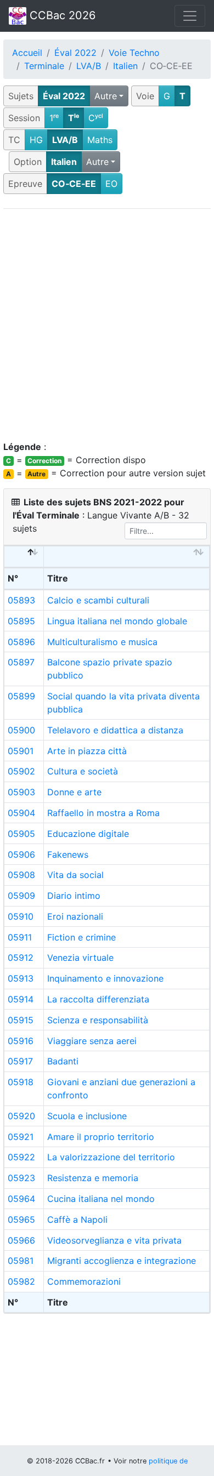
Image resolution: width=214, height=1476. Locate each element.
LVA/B (88, 65)
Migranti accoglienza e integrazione (121, 1260)
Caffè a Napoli (77, 1219)
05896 (21, 641)
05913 (20, 978)
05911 (20, 937)
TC (14, 139)
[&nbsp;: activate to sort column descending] (24, 557)
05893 (21, 600)
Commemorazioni (84, 1281)
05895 (21, 621)
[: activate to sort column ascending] (127, 557)
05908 (21, 874)
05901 (20, 750)
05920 (21, 1115)
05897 (21, 662)
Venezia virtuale (80, 957)
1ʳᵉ (54, 117)
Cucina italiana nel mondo (101, 1198)
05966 (21, 1240)
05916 (20, 1040)
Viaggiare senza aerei (92, 1040)
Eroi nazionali (75, 916)
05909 (21, 895)
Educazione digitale (88, 833)
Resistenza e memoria (92, 1177)
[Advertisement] (107, 324)
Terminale (44, 65)
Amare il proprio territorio (100, 1136)
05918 (20, 1081)
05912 (20, 957)
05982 (21, 1281)
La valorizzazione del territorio (111, 1157)
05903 (21, 792)
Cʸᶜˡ (95, 117)
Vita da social (75, 874)
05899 (21, 696)
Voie (145, 95)
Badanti (62, 1061)
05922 (21, 1157)
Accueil (27, 52)
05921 (20, 1136)
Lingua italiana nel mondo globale (117, 621)
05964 (21, 1198)
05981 (20, 1260)
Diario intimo (73, 895)
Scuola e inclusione (87, 1115)
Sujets (20, 95)
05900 (21, 730)
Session (24, 117)
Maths (99, 139)
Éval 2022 (75, 52)
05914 (20, 999)
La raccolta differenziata (98, 999)
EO (111, 183)
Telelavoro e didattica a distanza (115, 730)
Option (28, 161)
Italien (125, 65)
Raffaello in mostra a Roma (103, 812)
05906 (21, 854)
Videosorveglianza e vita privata (114, 1240)
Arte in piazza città (87, 750)
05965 (21, 1219)
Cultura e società (82, 771)
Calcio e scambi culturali (98, 600)
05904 (21, 812)
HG (36, 139)
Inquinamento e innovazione (105, 978)
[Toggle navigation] (189, 16)
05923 (21, 1177)
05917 (20, 1061)
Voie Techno (134, 52)
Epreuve (25, 183)
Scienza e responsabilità (97, 1020)
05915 (20, 1020)
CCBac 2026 (60, 15)
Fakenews (67, 854)
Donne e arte (74, 792)
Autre (105, 95)
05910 (20, 916)
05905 (21, 833)
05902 (21, 771)
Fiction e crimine (81, 937)
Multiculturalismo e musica (102, 641)
